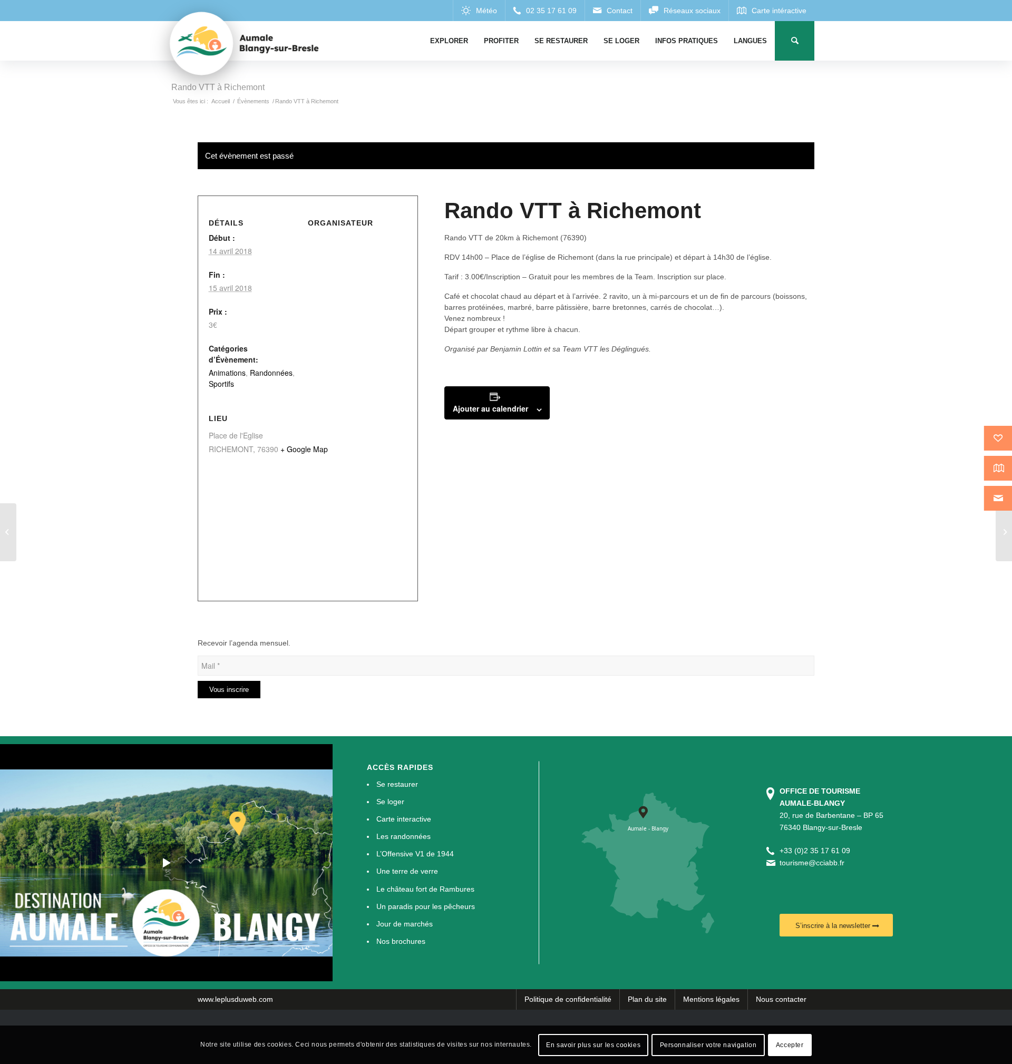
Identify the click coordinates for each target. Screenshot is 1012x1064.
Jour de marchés (404, 924)
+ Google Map (304, 449)
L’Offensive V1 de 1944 (415, 854)
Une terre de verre (407, 871)
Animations (227, 372)
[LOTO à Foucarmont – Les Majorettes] (8, 532)
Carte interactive (403, 819)
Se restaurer (397, 784)
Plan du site (647, 999)
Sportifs (221, 383)
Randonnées (271, 372)
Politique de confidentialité (567, 999)
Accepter (790, 1044)
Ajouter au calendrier (490, 408)
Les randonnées (403, 836)
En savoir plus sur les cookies (593, 1044)
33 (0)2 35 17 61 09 (817, 850)
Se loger (390, 801)
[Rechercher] (794, 41)
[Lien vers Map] (771, 10)
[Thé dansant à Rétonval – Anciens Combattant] (1004, 532)
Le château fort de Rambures (425, 889)
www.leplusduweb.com (235, 999)
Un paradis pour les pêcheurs (425, 906)
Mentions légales (711, 999)
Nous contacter (781, 999)
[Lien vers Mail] (612, 10)
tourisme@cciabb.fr (812, 862)
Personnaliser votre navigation (708, 1044)
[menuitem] (449, 41)
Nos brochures (400, 941)
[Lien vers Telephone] (545, 10)
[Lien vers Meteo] (479, 10)
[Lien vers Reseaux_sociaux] (684, 10)
